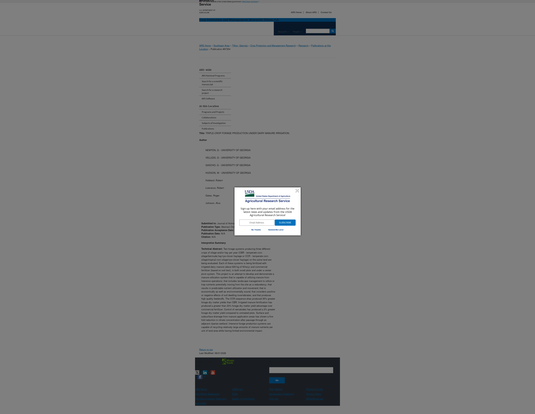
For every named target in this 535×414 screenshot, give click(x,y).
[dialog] (267, 211)
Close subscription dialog (297, 191)
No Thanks (256, 230)
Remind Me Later (276, 230)
